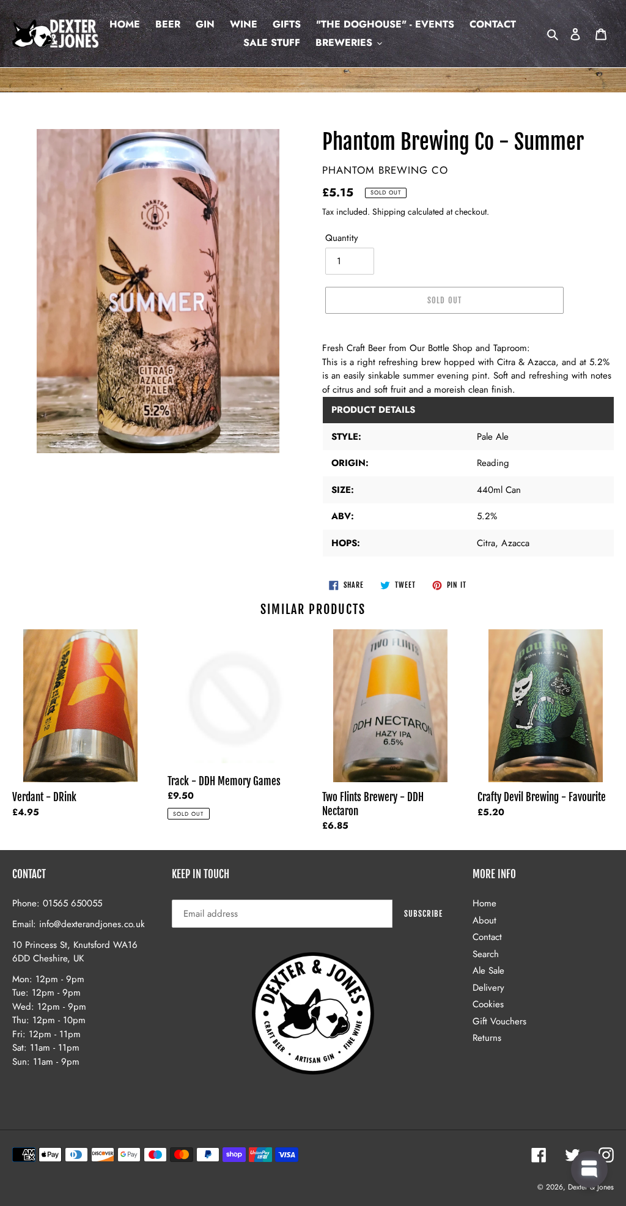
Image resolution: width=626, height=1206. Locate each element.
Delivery (488, 987)
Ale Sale (488, 970)
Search (486, 954)
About (484, 920)
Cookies (488, 1004)
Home (484, 903)
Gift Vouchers (499, 1021)
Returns (487, 1038)
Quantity (341, 238)
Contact (487, 937)
